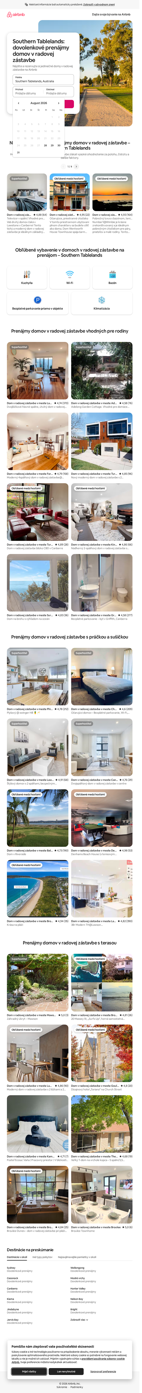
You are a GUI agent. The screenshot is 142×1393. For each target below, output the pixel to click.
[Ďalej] (76, 166)
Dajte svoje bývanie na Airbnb (111, 14)
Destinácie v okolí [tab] (17, 1257)
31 (18, 152)
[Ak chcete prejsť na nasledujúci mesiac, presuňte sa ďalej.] (58, 103)
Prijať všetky (29, 1371)
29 (52, 145)
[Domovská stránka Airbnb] (16, 14)
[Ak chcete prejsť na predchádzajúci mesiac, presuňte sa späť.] (19, 103)
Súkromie (62, 1387)
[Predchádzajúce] (63, 166)
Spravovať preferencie (103, 1371)
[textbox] (28, 93)
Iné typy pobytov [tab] (42, 1257)
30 (58, 145)
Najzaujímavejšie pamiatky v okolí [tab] (77, 1257)
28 (45, 145)
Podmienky (76, 1387)
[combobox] (43, 81)
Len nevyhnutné (66, 1371)
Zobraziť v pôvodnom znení (99, 4)
